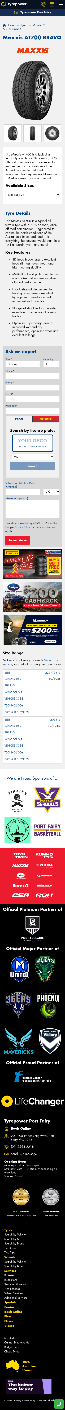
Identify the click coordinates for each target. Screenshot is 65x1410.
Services (10, 1271)
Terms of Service (45, 527)
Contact (9, 1307)
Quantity (48, 359)
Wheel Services (13, 1293)
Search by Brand (14, 1243)
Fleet (7, 1316)
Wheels (9, 1257)
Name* (9, 371)
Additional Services (15, 1298)
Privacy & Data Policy (24, 1400)
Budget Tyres (11, 1347)
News (8, 1321)
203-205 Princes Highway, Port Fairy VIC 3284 (32, 1138)
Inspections (10, 1280)
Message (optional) (16, 498)
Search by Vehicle (15, 1234)
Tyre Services (12, 1289)
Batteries (9, 1275)
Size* (8, 359)
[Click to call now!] (43, 4)
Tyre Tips (9, 1252)
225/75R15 (52, 673)
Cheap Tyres (11, 1351)
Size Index (10, 1338)
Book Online (13, 1312)
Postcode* (11, 406)
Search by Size (13, 1239)
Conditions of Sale (46, 1400)
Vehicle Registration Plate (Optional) (20, 485)
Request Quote (18, 540)
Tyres (8, 1230)
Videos (9, 1326)
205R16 (55, 719)
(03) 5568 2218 (22, 1147)
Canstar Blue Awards (16, 1342)
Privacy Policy (22, 527)
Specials (10, 1302)
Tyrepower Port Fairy (35, 12)
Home (10, 25)
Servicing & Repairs (16, 1284)
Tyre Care (10, 1248)
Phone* (9, 382)
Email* (9, 394)
